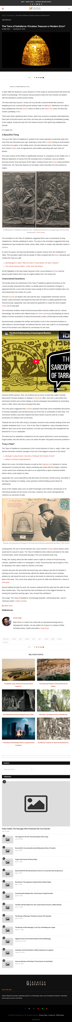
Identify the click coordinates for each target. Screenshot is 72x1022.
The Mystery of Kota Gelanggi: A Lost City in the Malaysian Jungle (35, 927)
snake (49, 142)
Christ (18, 112)
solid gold (5, 582)
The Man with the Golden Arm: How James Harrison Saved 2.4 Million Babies (38, 904)
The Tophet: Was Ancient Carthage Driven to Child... (18, 714)
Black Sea (48, 109)
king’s (57, 255)
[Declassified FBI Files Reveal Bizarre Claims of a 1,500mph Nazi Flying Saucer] (7, 873)
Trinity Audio (19, 86)
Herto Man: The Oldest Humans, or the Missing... (53, 714)
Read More (45, 628)
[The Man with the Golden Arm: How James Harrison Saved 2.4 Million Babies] (7, 907)
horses (54, 162)
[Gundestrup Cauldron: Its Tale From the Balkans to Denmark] (53, 729)
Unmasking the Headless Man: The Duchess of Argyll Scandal (34, 893)
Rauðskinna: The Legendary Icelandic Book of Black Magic (33, 882)
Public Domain (41, 232)
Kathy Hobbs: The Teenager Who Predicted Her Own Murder (26, 829)
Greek (25, 109)
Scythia (5, 642)
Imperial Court (47, 464)
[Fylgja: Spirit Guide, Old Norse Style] (7, 862)
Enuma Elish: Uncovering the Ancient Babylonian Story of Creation (35, 848)
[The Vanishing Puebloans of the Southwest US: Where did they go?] (53, 670)
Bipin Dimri (7, 29)
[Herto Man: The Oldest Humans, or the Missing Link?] (53, 700)
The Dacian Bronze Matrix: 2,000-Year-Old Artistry (24, 266)
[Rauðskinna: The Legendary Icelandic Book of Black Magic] (7, 885)
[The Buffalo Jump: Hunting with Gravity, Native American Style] (18, 670)
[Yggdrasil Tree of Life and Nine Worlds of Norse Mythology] (7, 941)
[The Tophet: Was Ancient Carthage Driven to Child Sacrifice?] (18, 700)
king (39, 639)
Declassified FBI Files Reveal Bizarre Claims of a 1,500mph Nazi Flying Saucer (39, 870)
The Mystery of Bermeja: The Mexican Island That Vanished (33, 916)
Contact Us (51, 1015)
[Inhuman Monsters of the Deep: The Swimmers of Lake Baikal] (7, 964)
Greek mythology (44, 314)
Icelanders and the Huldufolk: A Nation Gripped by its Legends (34, 950)
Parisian (50, 549)
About (22, 1)
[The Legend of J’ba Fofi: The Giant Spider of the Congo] (7, 839)
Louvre (46, 639)
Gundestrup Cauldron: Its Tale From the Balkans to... (53, 742)
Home (4, 15)
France (27, 639)
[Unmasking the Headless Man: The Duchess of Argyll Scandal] (7, 896)
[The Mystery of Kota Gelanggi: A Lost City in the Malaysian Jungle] (7, 930)
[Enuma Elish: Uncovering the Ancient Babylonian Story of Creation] (7, 851)
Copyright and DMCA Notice (43, 1)
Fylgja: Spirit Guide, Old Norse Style (26, 859)
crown (4, 306)
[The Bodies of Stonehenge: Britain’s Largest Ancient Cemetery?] (18, 729)
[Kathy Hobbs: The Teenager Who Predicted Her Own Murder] (36, 803)
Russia (23, 425)
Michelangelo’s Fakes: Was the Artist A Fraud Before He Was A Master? (32, 263)
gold (49, 105)
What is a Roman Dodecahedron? (18, 459)
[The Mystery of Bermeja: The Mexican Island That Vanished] (7, 919)
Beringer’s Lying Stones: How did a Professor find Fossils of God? (30, 456)
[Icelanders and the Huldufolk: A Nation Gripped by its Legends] (7, 953)
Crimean (29, 409)
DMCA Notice (60, 1015)
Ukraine (5, 247)
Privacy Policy (30, 1)
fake (20, 639)
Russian (11, 297)
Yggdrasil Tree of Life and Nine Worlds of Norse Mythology (33, 938)
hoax (33, 639)
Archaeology (10, 15)
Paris (56, 271)
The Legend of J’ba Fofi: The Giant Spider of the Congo (31, 836)
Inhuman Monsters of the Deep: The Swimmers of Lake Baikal (34, 961)
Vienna (37, 398)
